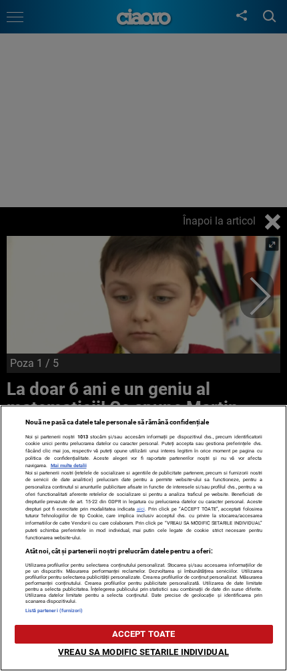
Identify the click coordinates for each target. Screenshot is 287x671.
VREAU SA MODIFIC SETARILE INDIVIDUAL (143, 652)
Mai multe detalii (69, 465)
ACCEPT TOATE (144, 634)
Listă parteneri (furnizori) (54, 611)
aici (141, 509)
